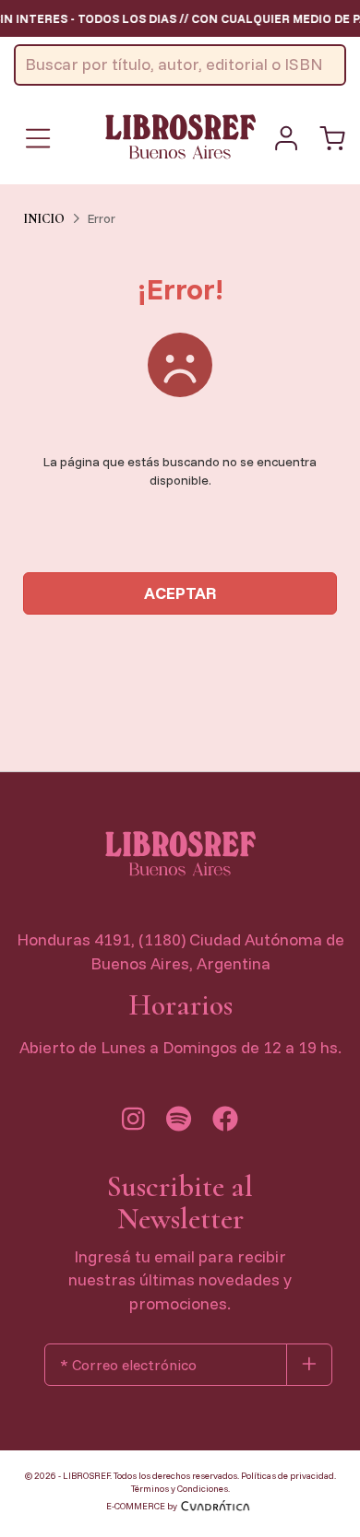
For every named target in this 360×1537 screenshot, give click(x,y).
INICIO (44, 219)
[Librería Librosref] (180, 136)
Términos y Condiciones (179, 1489)
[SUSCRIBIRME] (309, 1364)
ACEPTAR (180, 593)
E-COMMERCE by (141, 1506)
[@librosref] (133, 1124)
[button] (332, 138)
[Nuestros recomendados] (178, 1124)
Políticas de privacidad (287, 1476)
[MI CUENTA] (286, 138)
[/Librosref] (225, 1124)
